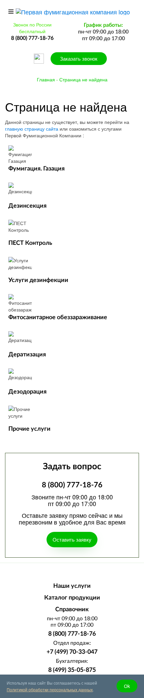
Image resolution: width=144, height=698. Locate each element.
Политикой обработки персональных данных (50, 689)
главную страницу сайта (31, 128)
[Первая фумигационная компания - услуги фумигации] (73, 10)
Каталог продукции (72, 598)
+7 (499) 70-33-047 (72, 652)
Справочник (72, 610)
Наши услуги (72, 586)
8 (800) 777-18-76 (72, 634)
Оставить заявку (72, 539)
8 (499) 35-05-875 (72, 670)
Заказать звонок (78, 58)
